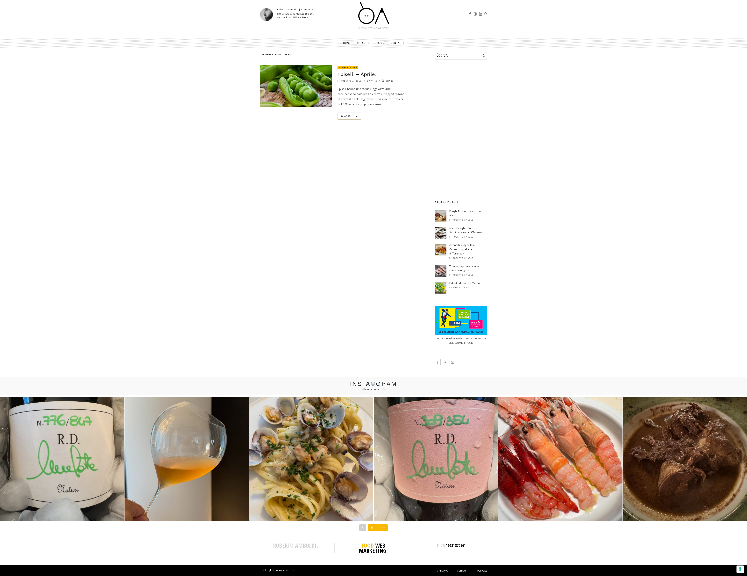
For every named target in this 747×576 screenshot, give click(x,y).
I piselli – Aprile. (357, 74)
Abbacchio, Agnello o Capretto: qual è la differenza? (462, 249)
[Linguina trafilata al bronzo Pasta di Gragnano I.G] (311, 459)
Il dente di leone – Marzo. (464, 283)
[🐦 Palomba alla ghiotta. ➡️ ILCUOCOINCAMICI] (685, 459)
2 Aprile (372, 81)
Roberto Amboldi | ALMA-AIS (295, 9)
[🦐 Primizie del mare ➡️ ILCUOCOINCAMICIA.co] (560, 459)
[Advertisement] (461, 129)
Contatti (397, 43)
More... (306, 17)
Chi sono (363, 43)
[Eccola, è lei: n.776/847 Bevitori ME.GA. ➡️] (62, 459)
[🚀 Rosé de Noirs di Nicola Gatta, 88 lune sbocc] (436, 459)
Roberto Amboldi (352, 81)
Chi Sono (442, 570)
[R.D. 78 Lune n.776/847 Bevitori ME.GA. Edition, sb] (186, 459)
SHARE (389, 81)
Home (347, 43)
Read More (349, 116)
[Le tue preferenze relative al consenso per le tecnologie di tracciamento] (740, 569)
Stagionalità (347, 67)
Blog (380, 43)
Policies (482, 570)
